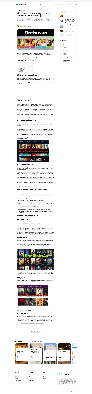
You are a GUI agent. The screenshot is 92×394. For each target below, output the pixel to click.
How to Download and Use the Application (26, 66)
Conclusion (21, 71)
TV (24, 10)
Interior (61, 353)
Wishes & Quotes (66, 50)
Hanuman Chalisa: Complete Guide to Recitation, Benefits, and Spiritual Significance (70, 16)
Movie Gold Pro (22, 68)
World (64, 43)
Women (64, 46)
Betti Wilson (22, 25)
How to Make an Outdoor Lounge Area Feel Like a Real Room (70, 31)
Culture (18, 349)
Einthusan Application (23, 65)
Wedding (64, 53)
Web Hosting (65, 57)
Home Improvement (63, 351)
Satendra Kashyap (20, 358)
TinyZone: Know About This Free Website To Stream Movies (32, 323)
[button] (76, 1)
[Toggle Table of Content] (32, 60)
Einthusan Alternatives (23, 67)
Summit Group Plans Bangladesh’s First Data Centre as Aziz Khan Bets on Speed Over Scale (70, 26)
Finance (36, 349)
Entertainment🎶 (20, 10)
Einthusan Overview (21, 61)
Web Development (66, 60)
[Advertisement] (35, 91)
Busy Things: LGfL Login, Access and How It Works (70, 35)
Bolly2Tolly (21, 70)
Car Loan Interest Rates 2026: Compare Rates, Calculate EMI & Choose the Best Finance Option (70, 21)
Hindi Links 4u (22, 69)
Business (32, 349)
